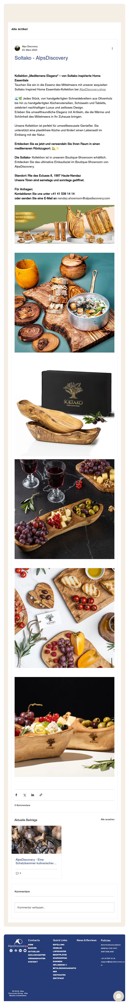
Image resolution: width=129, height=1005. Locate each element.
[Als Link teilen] (40, 794)
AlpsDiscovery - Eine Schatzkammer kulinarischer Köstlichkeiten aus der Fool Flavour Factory (35, 861)
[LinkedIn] (20, 950)
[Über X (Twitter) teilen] (24, 794)
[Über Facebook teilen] (16, 794)
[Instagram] (11, 950)
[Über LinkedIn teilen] (32, 794)
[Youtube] (25, 950)
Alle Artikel (19, 29)
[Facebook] (15, 950)
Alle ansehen (108, 819)
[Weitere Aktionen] (112, 48)
